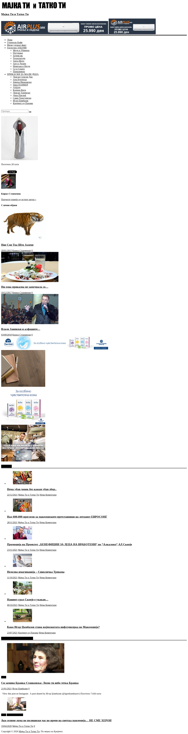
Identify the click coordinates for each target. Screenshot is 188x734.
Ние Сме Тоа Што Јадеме (17, 244)
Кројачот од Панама (23, 103)
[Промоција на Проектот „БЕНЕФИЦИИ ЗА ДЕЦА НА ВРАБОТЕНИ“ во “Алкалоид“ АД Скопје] (22, 538)
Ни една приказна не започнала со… (24, 286)
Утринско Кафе (14, 42)
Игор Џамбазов (20, 100)
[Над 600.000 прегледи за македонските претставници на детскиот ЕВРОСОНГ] (22, 511)
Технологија (19, 58)
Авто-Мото (18, 61)
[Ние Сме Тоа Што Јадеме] (23, 239)
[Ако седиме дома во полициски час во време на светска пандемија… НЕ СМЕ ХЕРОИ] (16, 710)
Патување (18, 53)
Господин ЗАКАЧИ (17, 47)
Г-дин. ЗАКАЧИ (15, 715)
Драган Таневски (21, 92)
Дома (9, 40)
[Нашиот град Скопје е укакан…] (22, 594)
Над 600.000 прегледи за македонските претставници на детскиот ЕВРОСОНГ (57, 516)
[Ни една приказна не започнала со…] (29, 281)
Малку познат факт (16, 45)
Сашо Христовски (22, 98)
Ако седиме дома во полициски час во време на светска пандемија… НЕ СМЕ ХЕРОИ (56, 720)
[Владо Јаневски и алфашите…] (29, 323)
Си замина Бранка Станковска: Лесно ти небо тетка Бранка (40, 682)
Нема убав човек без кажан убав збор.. (32, 489)
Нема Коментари (48, 495)
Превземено (19, 71)
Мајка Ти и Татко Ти (15, 14)
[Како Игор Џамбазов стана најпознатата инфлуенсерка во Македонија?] (22, 621)
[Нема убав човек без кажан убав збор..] (22, 483)
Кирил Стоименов (21, 250)
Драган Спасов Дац (23, 77)
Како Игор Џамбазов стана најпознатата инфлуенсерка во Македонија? (53, 627)
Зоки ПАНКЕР (20, 85)
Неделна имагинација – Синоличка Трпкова (35, 571)
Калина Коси (19, 90)
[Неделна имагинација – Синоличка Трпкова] (22, 566)
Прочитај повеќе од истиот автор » (18, 199)
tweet (3, 677)
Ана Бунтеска (20, 79)
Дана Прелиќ (19, 95)
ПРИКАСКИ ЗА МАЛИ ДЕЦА (23, 74)
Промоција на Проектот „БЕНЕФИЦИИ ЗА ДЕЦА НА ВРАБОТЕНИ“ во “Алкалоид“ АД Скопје (69, 544)
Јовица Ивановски (22, 82)
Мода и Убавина (21, 50)
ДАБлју (17, 87)
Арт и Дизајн (19, 63)
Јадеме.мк (18, 55)
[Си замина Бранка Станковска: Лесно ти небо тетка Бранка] (35, 672)
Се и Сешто (19, 69)
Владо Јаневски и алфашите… (20, 329)
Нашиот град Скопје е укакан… (27, 599)
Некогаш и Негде (21, 66)
